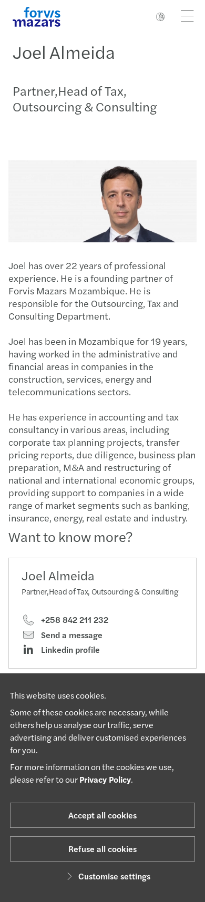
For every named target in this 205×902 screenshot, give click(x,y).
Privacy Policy (105, 779)
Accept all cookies (102, 815)
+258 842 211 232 (73, 620)
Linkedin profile (69, 649)
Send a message (70, 635)
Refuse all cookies (102, 849)
